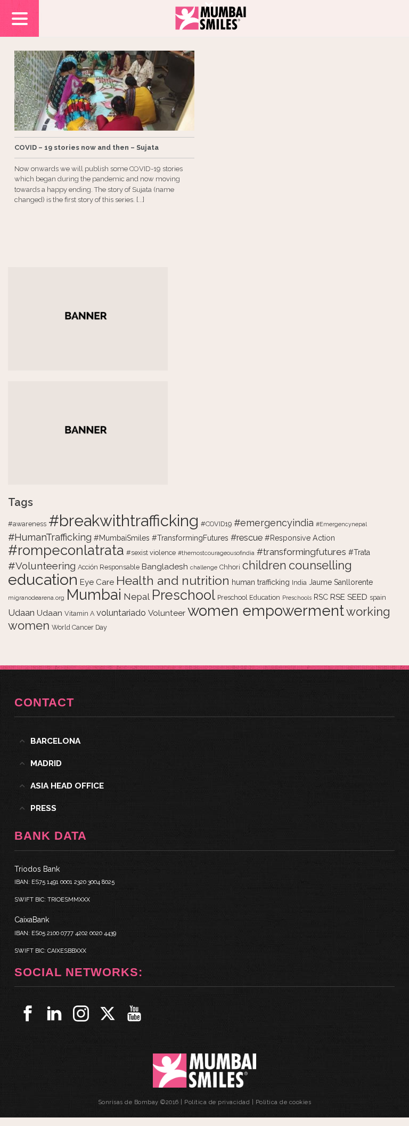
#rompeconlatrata (66, 550)
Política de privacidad (217, 1102)
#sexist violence (151, 553)
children (264, 565)
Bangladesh (165, 567)
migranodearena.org (36, 597)
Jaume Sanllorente (341, 582)
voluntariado (121, 613)
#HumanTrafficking (50, 537)
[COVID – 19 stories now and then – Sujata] (104, 91)
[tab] (204, 741)
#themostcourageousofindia (216, 553)
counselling (320, 565)
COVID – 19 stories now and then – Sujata (86, 147)
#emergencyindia (274, 522)
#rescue (247, 538)
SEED (357, 597)
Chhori (229, 567)
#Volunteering (42, 566)
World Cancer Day (79, 627)
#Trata (359, 552)
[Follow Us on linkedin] (54, 1013)
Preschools (297, 597)
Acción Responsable (109, 567)
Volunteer (166, 613)
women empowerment (265, 610)
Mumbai (94, 594)
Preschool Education (248, 597)
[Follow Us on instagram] (81, 1013)
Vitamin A (79, 613)
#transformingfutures (301, 551)
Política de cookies (284, 1102)
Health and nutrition (173, 580)
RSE (337, 597)
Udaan (21, 612)
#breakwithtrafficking (123, 520)
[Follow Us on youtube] (134, 1013)
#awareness (27, 524)
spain (378, 597)
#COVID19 (216, 524)
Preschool (183, 595)
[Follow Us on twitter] (107, 1013)
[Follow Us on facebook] (27, 1013)
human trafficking (261, 582)
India (299, 582)
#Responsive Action (300, 538)
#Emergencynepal (341, 524)
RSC (321, 597)
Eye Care (97, 582)
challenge (203, 567)
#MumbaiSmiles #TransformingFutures (161, 538)
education (43, 579)
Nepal (137, 596)
